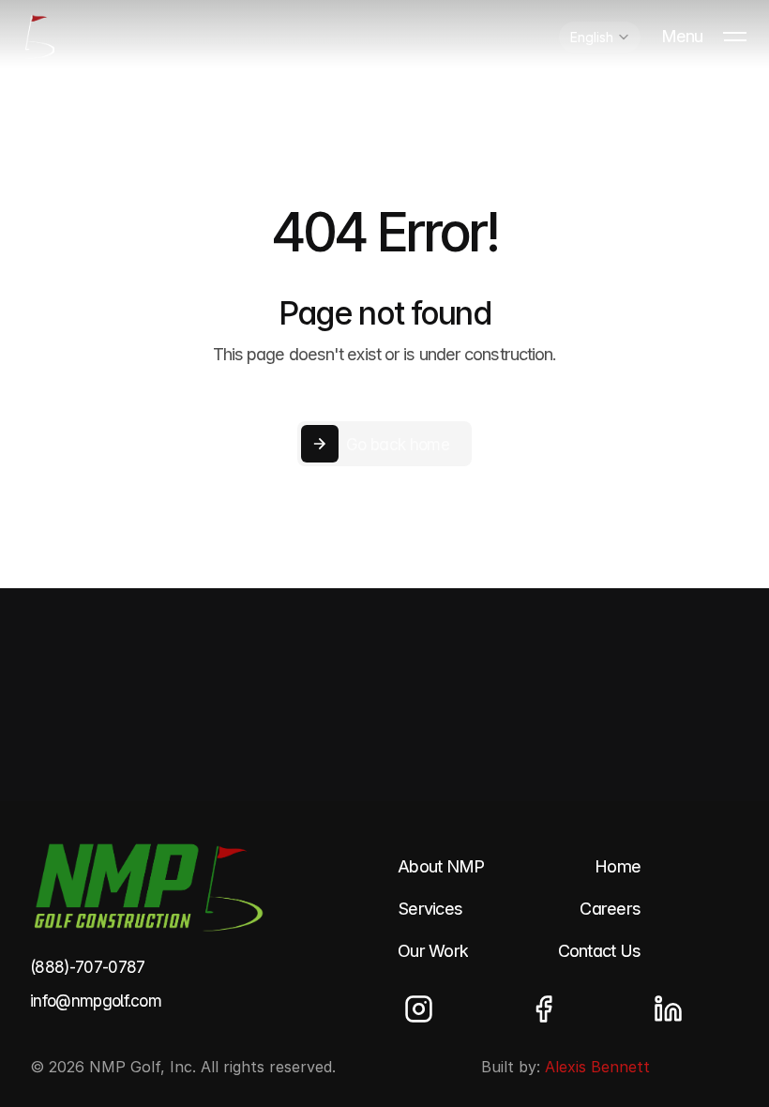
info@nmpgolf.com (95, 1001)
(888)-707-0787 (87, 967)
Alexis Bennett (597, 1066)
